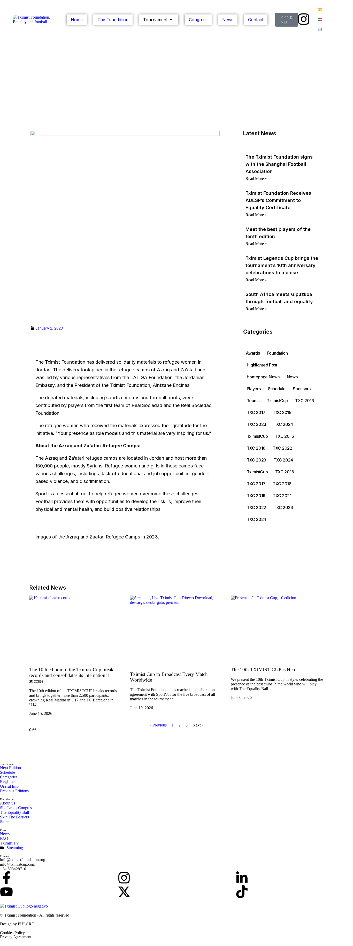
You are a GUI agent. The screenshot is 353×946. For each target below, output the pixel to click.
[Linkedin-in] (241, 877)
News (292, 376)
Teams (253, 400)
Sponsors (302, 388)
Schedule (277, 388)
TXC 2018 (282, 412)
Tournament (7, 763)
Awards (253, 353)
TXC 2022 (282, 448)
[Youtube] (6, 891)
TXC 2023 (256, 424)
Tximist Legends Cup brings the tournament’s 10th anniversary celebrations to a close (281, 265)
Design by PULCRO (17, 924)
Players (254, 388)
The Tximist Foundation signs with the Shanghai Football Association (279, 164)
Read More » (256, 178)
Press (3, 830)
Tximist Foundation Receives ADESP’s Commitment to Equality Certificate (278, 200)
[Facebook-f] (6, 877)
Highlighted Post (262, 365)
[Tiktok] (241, 891)
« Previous (158, 725)
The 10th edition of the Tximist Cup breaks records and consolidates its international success (72, 675)
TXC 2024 (283, 424)
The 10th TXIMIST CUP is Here (263, 669)
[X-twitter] (124, 891)
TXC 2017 (256, 412)
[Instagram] (303, 19)
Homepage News (263, 376)
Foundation (277, 353)
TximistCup (277, 400)
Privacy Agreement (15, 937)
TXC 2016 (304, 400)
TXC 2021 (282, 495)
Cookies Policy (12, 933)
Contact (4, 856)
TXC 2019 (256, 495)
